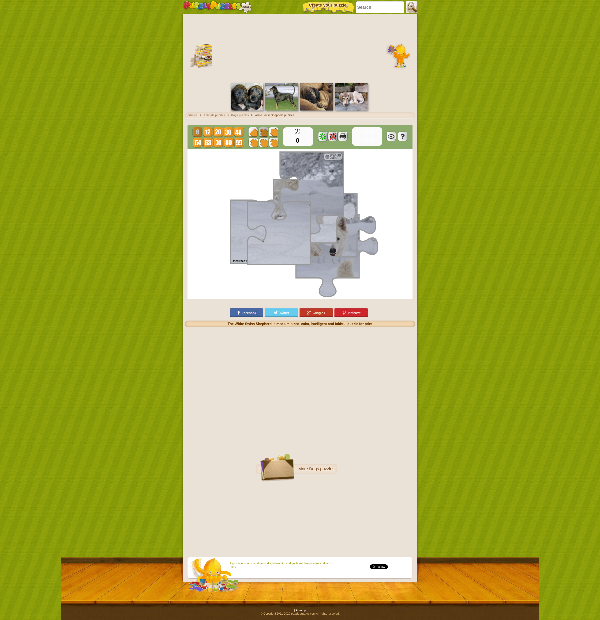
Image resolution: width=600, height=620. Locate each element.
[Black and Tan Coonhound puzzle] (281, 109)
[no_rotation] (333, 136)
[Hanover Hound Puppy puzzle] (316, 109)
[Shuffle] (322, 136)
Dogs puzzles (321, 469)
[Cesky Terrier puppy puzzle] (247, 109)
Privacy (301, 610)
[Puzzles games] (217, 7)
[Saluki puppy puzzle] (351, 109)
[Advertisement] (300, 48)
